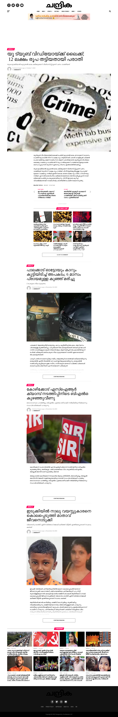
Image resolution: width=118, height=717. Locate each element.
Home (38, 11)
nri (76, 707)
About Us (66, 707)
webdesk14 (17, 69)
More (73, 11)
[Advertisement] (59, 35)
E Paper (79, 11)
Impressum (59, 707)
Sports (49, 11)
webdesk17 (37, 288)
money (46, 185)
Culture (56, 11)
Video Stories (65, 11)
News (43, 11)
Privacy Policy (50, 707)
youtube (52, 185)
